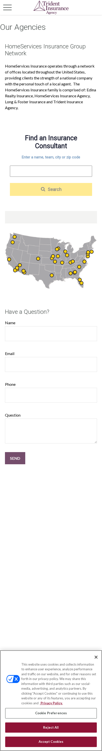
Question (13, 415)
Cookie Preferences (51, 713)
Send (15, 458)
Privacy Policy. (51, 703)
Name (10, 322)
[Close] (96, 657)
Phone (10, 384)
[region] (51, 700)
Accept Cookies (51, 742)
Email (9, 353)
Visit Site (56, 249)
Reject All (51, 727)
